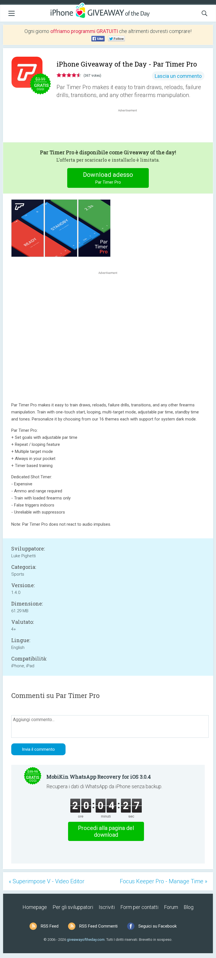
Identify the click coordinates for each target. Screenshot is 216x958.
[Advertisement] (130, 127)
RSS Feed (49, 926)
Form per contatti (139, 907)
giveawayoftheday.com (86, 939)
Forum (171, 907)
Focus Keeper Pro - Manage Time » (163, 881)
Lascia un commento (178, 76)
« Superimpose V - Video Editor (46, 881)
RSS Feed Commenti (98, 926)
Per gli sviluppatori (73, 907)
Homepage (34, 907)
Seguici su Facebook (157, 926)
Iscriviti (107, 907)
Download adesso (108, 178)
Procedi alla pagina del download (106, 831)
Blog (189, 907)
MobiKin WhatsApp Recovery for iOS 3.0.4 (98, 776)
